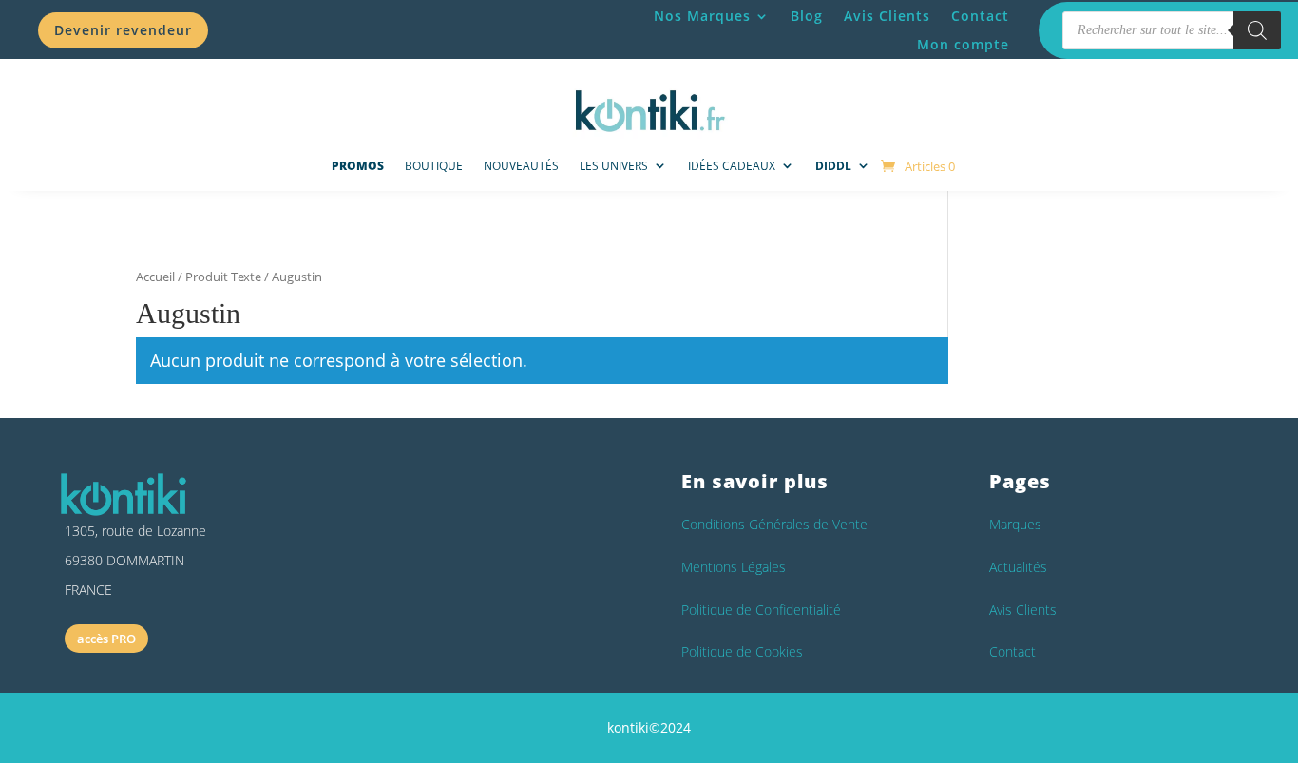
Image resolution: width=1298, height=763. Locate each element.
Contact (980, 17)
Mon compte (963, 45)
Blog (807, 17)
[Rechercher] (1257, 30)
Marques (1015, 524)
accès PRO (106, 638)
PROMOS (358, 166)
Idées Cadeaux (731, 166)
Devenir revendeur (123, 30)
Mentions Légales (733, 567)
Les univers (614, 166)
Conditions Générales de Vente (774, 524)
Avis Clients (887, 17)
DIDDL (833, 166)
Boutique (434, 166)
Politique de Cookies (742, 651)
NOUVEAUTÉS (521, 166)
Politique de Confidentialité (761, 610)
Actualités (1018, 567)
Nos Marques (702, 17)
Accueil (155, 276)
